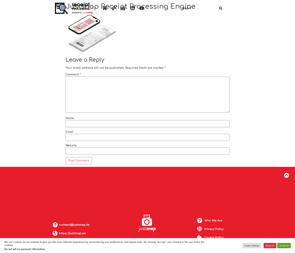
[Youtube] (141, 8)
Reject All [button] (270, 245)
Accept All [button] (284, 245)
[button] (220, 8)
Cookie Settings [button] (251, 245)
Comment (73, 74)
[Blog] (114, 8)
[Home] (105, 8)
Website (71, 145)
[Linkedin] (132, 8)
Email (69, 132)
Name (70, 118)
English (186, 8)
